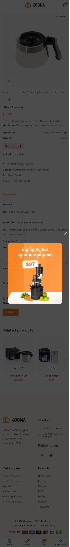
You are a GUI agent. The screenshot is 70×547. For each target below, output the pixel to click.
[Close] (66, 233)
